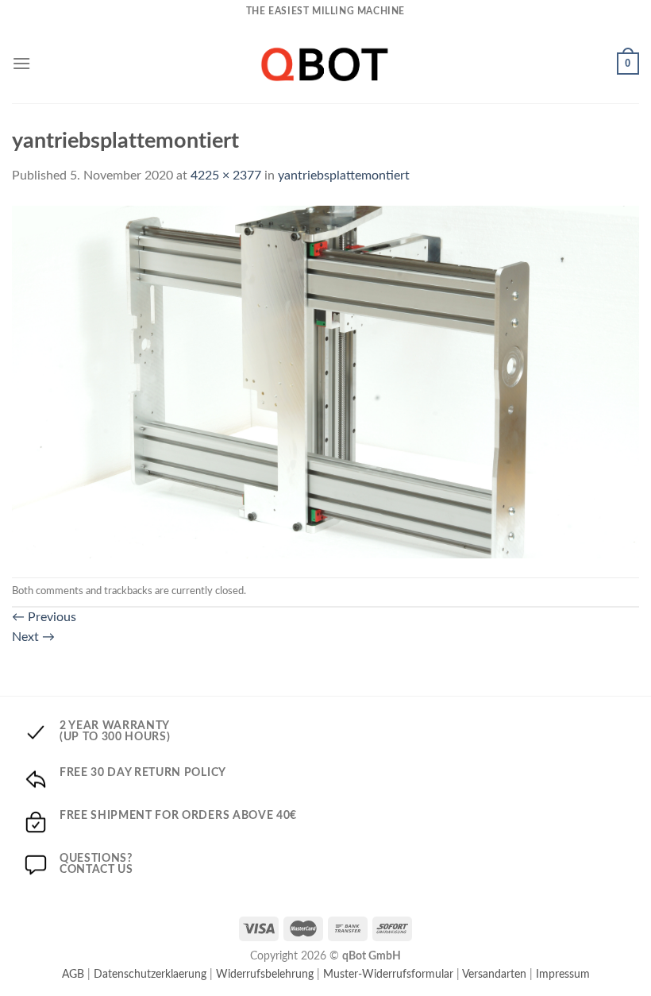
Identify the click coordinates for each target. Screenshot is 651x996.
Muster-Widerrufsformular (388, 974)
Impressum (563, 974)
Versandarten (494, 974)
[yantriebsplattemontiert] (325, 381)
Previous (44, 617)
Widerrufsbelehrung (265, 974)
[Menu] (21, 63)
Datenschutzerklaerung (150, 974)
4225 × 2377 (226, 175)
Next (33, 637)
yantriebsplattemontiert (344, 175)
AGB (73, 974)
